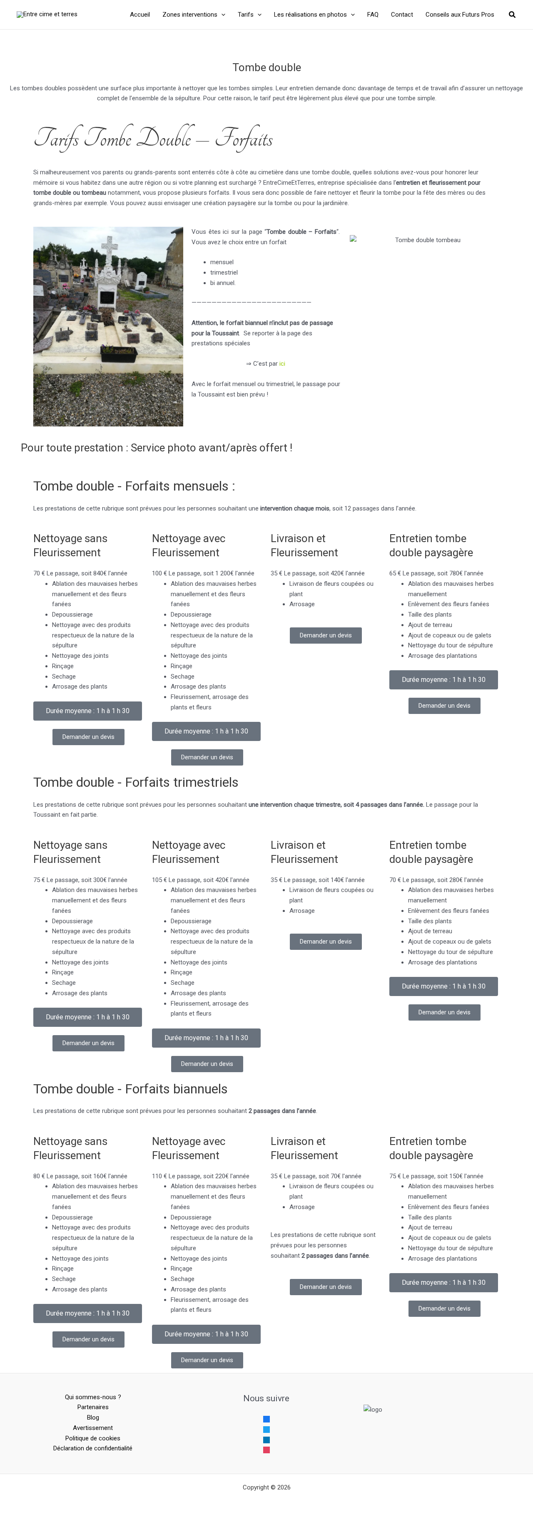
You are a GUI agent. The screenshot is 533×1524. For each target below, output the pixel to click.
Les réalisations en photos (310, 14)
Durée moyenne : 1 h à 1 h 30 (88, 711)
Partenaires (93, 1407)
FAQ (373, 14)
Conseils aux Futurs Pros (460, 14)
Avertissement (93, 1428)
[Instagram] (266, 1449)
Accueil (140, 14)
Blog (93, 1417)
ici (282, 363)
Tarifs (246, 14)
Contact (402, 14)
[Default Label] (266, 1439)
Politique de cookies (92, 1438)
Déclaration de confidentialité (92, 1448)
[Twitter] (266, 1429)
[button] (221, 14)
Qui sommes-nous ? (93, 1397)
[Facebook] (266, 1418)
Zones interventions (189, 14)
